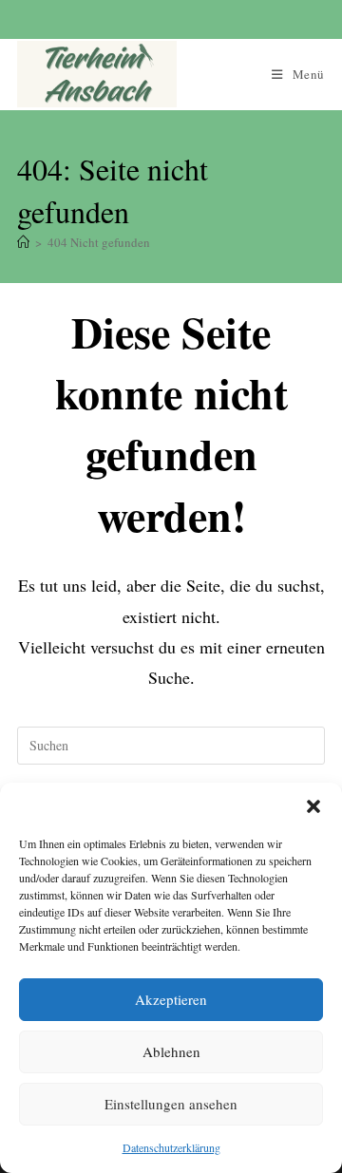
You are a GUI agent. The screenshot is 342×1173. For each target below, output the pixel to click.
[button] (313, 806)
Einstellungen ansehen (171, 1103)
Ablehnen (171, 1051)
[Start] (23, 242)
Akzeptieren (171, 999)
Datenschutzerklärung (171, 1147)
